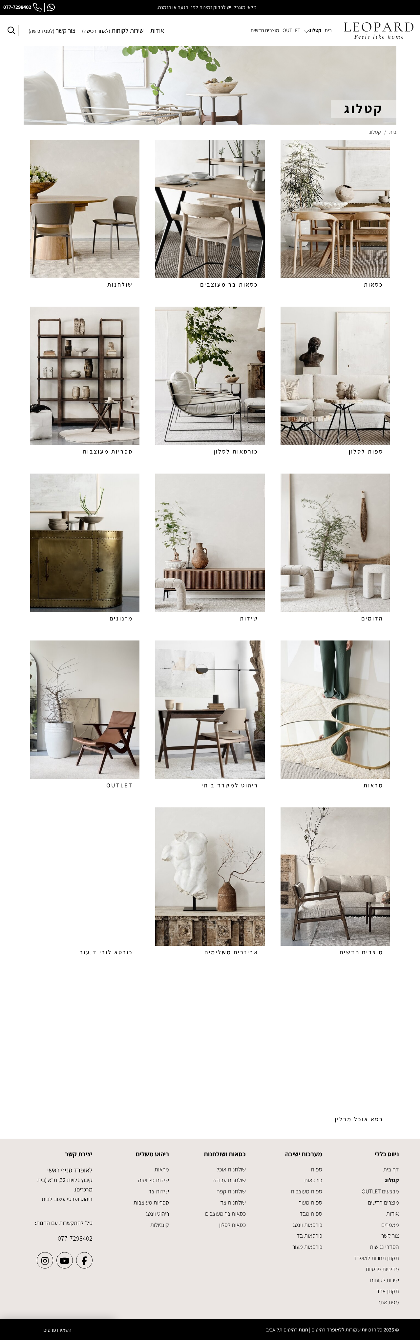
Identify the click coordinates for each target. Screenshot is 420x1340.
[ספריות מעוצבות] (84, 382)
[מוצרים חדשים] (335, 883)
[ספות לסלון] (335, 382)
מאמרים (390, 1224)
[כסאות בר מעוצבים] (209, 215)
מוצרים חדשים (383, 1202)
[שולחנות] (84, 215)
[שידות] (209, 549)
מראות (162, 1169)
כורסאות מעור (307, 1246)
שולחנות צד (233, 1202)
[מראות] (335, 716)
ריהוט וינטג (157, 1213)
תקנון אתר (387, 1291)
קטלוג (392, 1180)
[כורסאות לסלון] (209, 382)
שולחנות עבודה (229, 1180)
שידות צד (158, 1191)
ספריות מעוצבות (151, 1202)
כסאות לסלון (232, 1224)
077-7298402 (17, 7)
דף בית (391, 1169)
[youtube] (64, 1260)
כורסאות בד (309, 1235)
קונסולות (159, 1224)
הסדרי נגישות (384, 1246)
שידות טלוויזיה (153, 1180)
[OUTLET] (84, 716)
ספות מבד (311, 1213)
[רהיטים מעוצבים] (378, 30)
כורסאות (313, 1180)
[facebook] (84, 1260)
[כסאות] (335, 215)
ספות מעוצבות (306, 1191)
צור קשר (52, 30)
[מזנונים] (84, 549)
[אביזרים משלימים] (209, 883)
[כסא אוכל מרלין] (335, 1050)
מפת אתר (388, 1302)
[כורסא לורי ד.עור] (84, 883)
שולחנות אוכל (231, 1169)
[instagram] (45, 1260)
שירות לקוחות (113, 30)
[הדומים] (335, 549)
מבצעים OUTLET (380, 1191)
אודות (157, 30)
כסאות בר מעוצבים (225, 1213)
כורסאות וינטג (307, 1224)
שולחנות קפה (231, 1191)
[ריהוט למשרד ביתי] (209, 716)
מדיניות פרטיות (382, 1269)
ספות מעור (310, 1202)
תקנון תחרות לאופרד (376, 1258)
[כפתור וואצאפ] (51, 7)
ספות (316, 1169)
